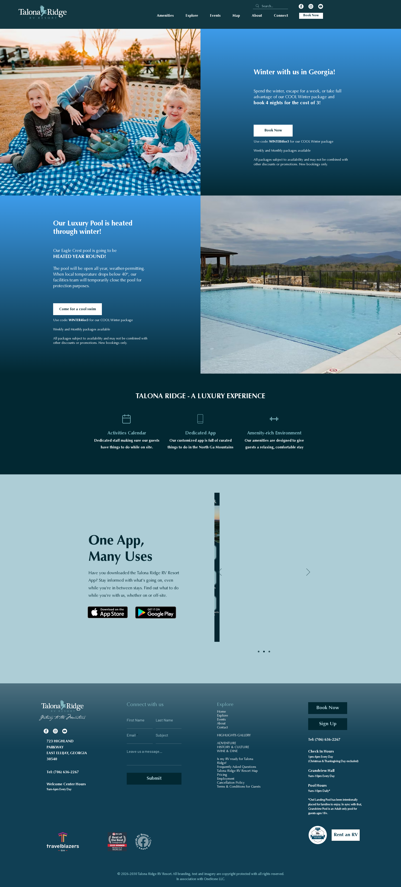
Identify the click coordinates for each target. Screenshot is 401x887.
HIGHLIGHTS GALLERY (234, 735)
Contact (222, 727)
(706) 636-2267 (66, 772)
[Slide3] (269, 651)
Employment (225, 779)
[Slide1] (258, 651)
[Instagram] (310, 6)
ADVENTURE (226, 743)
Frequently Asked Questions (236, 767)
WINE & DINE (227, 751)
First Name (136, 720)
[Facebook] (301, 6)
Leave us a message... (144, 751)
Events (221, 719)
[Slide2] (264, 651)
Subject (162, 735)
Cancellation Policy (231, 783)
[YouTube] (320, 6)
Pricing (222, 775)
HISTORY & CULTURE (233, 747)
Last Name (164, 720)
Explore (222, 715)
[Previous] (220, 572)
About (221, 723)
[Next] (308, 572)
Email (131, 735)
